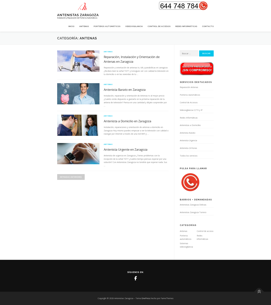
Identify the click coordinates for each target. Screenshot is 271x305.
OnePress (145, 298)
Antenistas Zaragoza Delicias (193, 204)
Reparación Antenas (189, 87)
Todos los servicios (188, 155)
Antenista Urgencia (188, 140)
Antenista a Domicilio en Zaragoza (127, 121)
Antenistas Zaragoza (78, 15)
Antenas (84, 26)
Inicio (71, 26)
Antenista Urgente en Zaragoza (125, 149)
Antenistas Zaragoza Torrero (193, 212)
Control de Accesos (159, 26)
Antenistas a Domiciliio (190, 125)
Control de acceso (205, 231)
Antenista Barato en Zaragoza (125, 89)
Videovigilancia (134, 26)
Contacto (208, 26)
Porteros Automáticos (107, 26)
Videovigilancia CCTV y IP (191, 110)
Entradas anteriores (71, 177)
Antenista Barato (187, 132)
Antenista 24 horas (188, 148)
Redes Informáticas (186, 26)
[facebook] (135, 278)
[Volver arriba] (259, 292)
